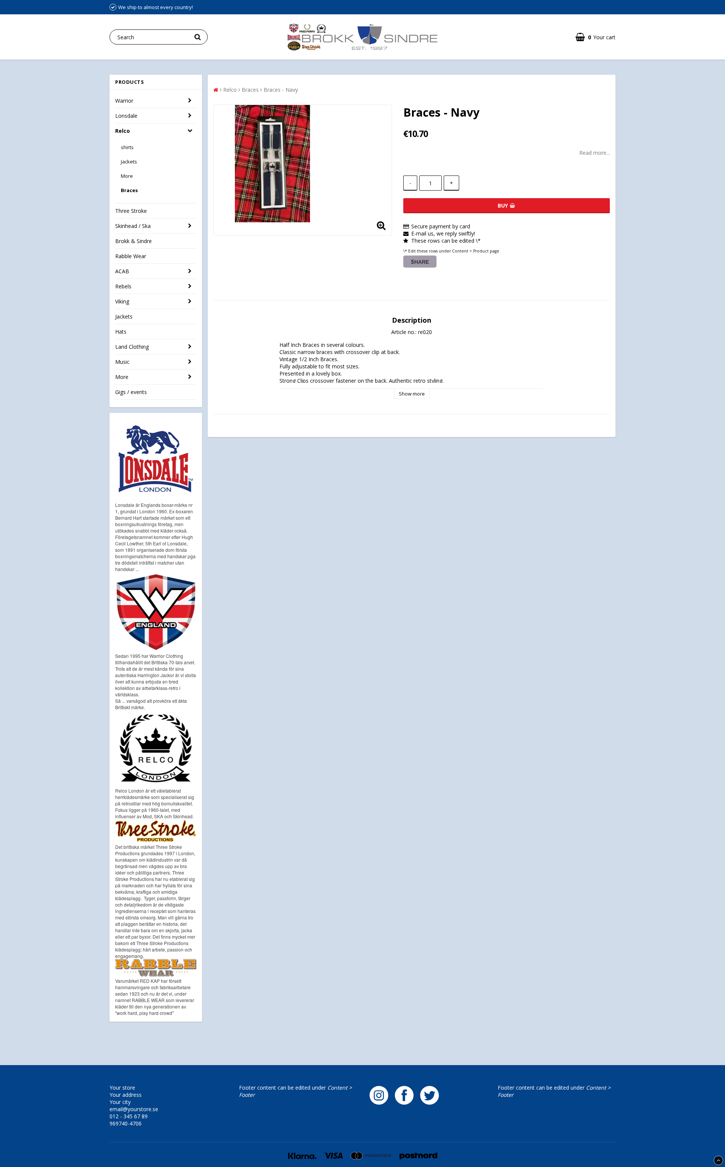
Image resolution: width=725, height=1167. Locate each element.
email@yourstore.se (134, 1109)
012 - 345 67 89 (129, 1116)
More (127, 175)
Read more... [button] (594, 152)
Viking (122, 301)
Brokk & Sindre (133, 241)
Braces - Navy (281, 89)
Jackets (129, 161)
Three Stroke (131, 210)
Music (122, 361)
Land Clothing (132, 346)
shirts (127, 147)
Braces (129, 190)
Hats (120, 331)
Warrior (124, 100)
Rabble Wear (130, 256)
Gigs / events (131, 392)
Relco (122, 130)
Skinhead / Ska (133, 225)
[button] (595, 37)
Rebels (123, 286)
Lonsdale (126, 115)
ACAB (122, 271)
